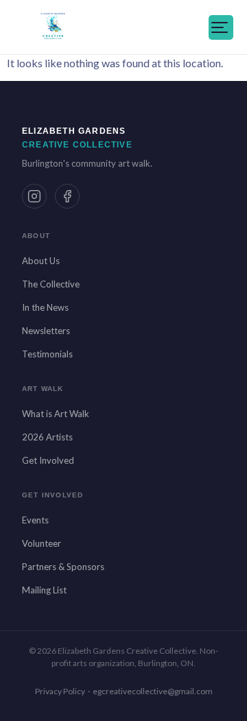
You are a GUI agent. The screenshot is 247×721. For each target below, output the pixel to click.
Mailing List (44, 589)
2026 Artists (47, 437)
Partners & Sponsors (63, 566)
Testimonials (47, 353)
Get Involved (48, 460)
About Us (41, 260)
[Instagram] (34, 196)
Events (35, 520)
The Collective (51, 284)
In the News (45, 307)
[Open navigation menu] (221, 27)
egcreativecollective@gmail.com (153, 691)
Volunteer (41, 543)
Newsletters (46, 330)
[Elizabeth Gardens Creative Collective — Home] (53, 27)
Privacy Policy (60, 691)
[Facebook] (67, 196)
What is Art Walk (55, 413)
